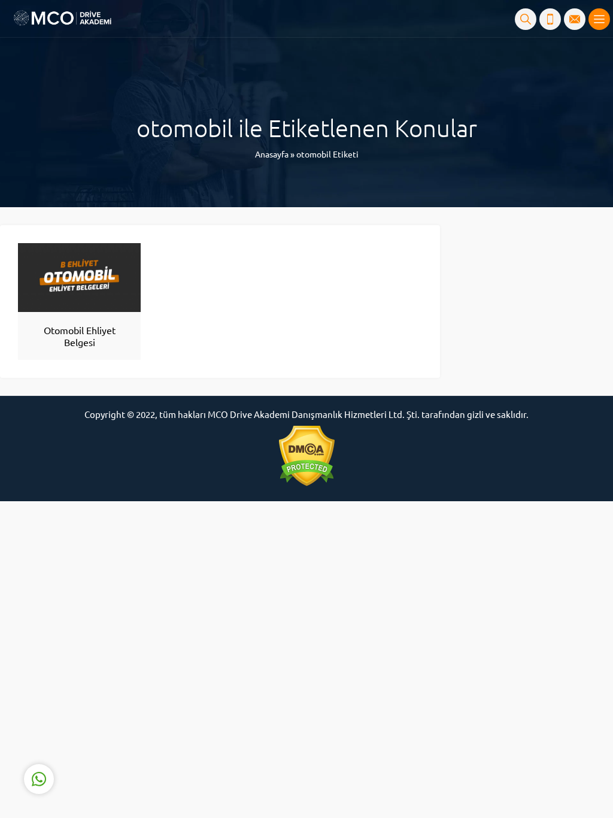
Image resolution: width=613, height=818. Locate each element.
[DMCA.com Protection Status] (306, 456)
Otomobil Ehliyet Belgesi (80, 336)
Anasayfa (272, 154)
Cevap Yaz (114, 731)
